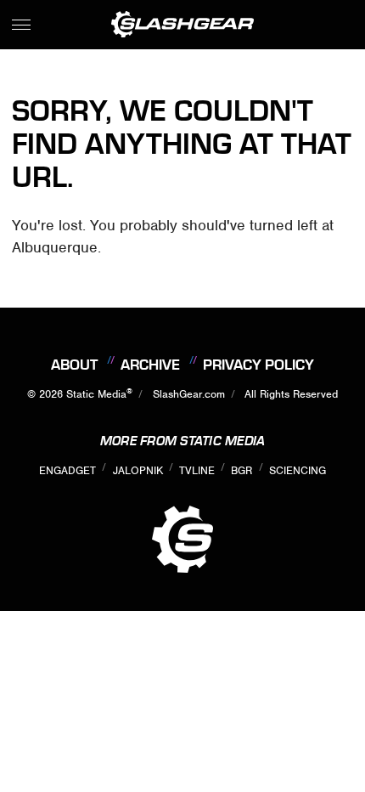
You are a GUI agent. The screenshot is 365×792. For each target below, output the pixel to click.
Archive (150, 364)
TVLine (197, 470)
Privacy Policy (258, 364)
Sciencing (297, 470)
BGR (241, 470)
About (74, 364)
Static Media (96, 394)
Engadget (67, 470)
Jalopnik (138, 470)
